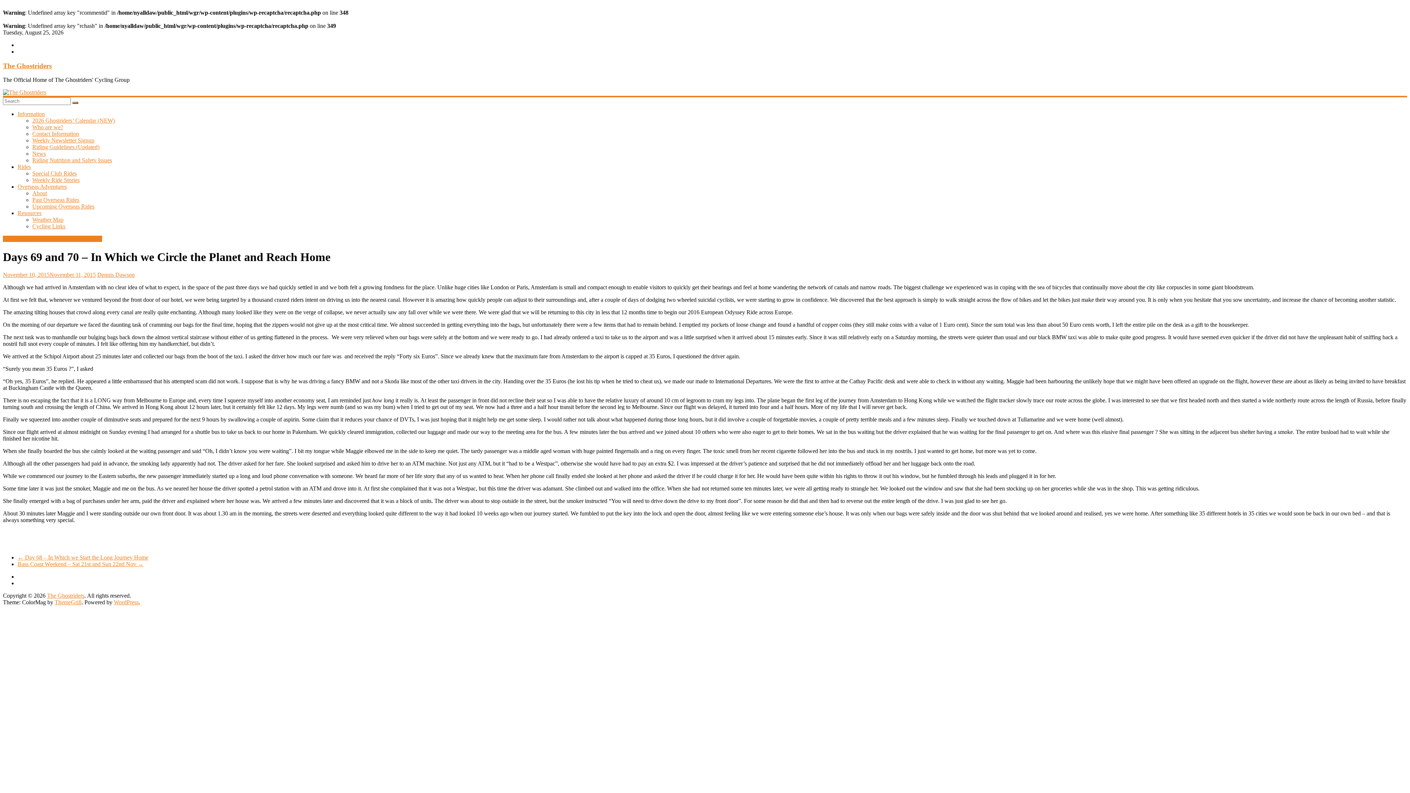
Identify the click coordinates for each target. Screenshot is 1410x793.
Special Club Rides (54, 173)
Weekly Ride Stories (56, 180)
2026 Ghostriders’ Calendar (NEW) (73, 120)
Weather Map (48, 220)
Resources (29, 213)
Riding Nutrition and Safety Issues (72, 160)
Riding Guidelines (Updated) (66, 147)
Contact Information (55, 134)
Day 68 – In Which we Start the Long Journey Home (83, 557)
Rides (24, 167)
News (39, 154)
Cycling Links (48, 226)
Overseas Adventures (42, 187)
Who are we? (47, 127)
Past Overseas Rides (55, 200)
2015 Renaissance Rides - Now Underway (52, 239)
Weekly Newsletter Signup (63, 140)
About (39, 193)
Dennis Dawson (116, 275)
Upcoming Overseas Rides (63, 206)
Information (31, 114)
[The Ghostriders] (24, 92)
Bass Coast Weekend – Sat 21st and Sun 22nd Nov (81, 564)
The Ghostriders (27, 66)
